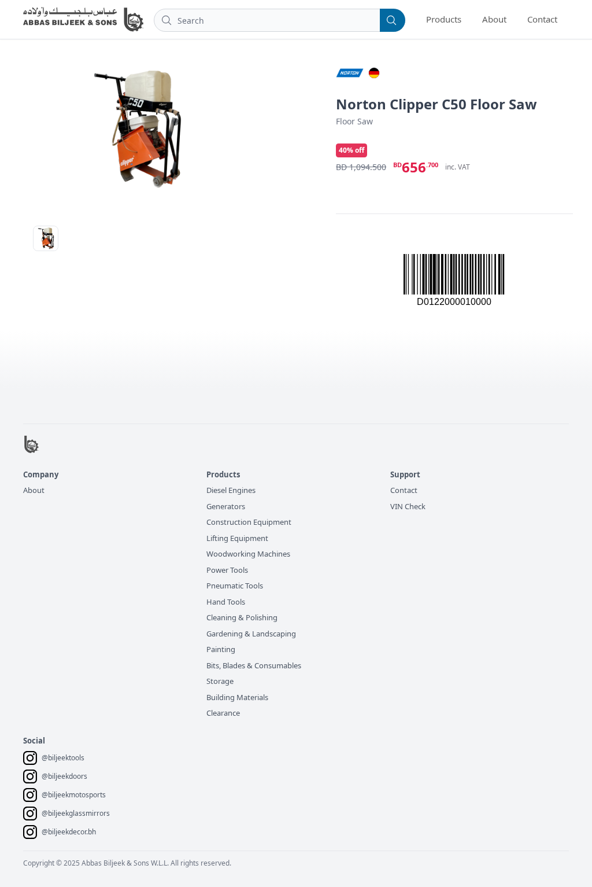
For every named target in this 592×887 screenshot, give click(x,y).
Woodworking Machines (248, 554)
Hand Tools (225, 602)
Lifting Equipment (237, 538)
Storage (220, 681)
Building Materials (237, 697)
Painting (220, 649)
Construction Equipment (248, 522)
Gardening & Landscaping (251, 633)
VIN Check (408, 506)
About (494, 19)
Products (443, 19)
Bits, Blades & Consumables (253, 665)
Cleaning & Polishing (242, 617)
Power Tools (227, 570)
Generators (225, 506)
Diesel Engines (231, 490)
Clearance (223, 713)
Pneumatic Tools (234, 585)
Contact (542, 19)
